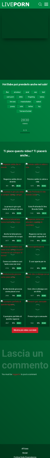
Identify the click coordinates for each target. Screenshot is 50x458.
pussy (12, 106)
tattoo (30, 106)
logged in (16, 374)
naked (38, 102)
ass (35, 92)
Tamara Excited (25, 111)
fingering (31, 97)
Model (25, 453)
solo (21, 106)
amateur (17, 92)
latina (42, 97)
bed (43, 92)
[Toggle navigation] (46, 4)
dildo (21, 97)
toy (39, 106)
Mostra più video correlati (25, 330)
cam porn (10, 97)
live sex (12, 102)
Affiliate (25, 449)
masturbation (25, 102)
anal (27, 92)
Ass (7, 92)
